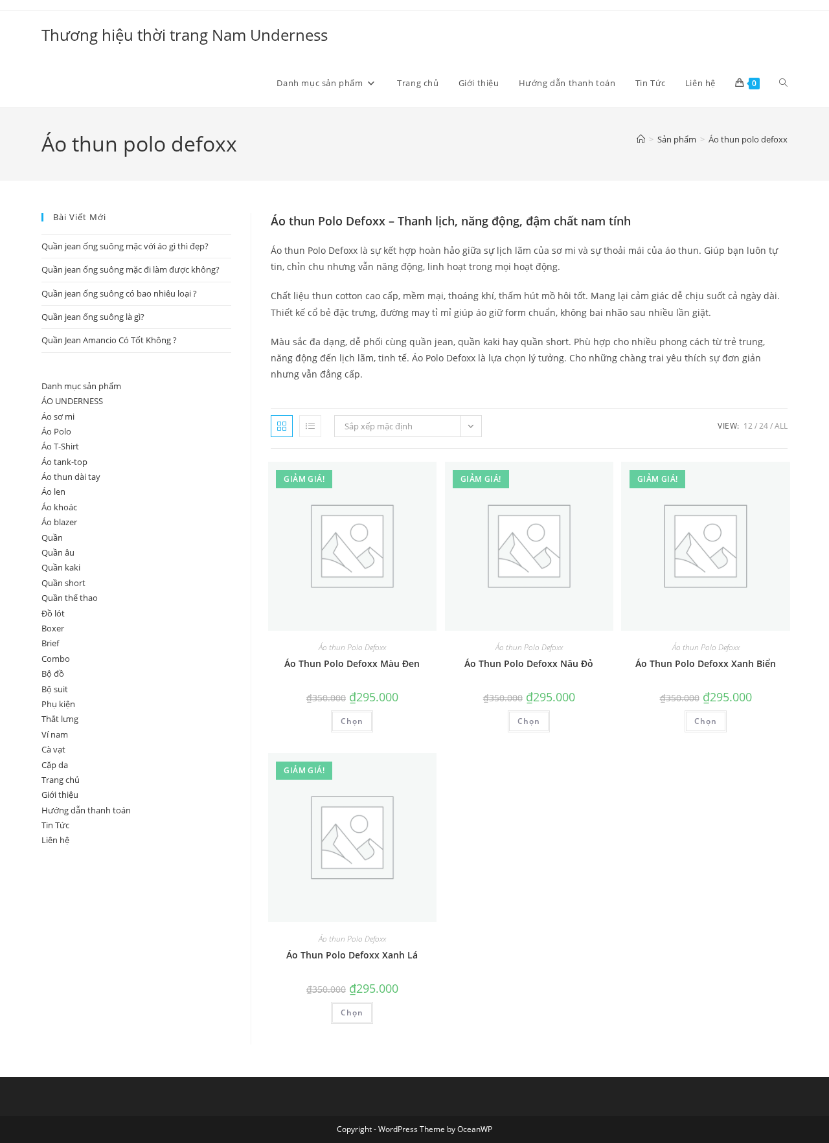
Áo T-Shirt (60, 446)
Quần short (63, 583)
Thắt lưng (59, 719)
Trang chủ (60, 780)
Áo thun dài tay (70, 476)
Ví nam (54, 734)
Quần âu (57, 552)
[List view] (310, 426)
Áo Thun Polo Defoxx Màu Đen (352, 663)
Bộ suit (54, 689)
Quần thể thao (69, 598)
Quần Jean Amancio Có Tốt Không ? (109, 340)
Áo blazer (59, 522)
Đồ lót (53, 613)
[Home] (641, 139)
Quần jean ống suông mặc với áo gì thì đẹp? (125, 246)
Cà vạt (53, 749)
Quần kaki (60, 567)
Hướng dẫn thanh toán (86, 810)
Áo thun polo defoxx (748, 139)
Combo (55, 658)
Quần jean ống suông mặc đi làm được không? (130, 269)
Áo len (53, 491)
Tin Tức (55, 825)
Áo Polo (56, 431)
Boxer (52, 628)
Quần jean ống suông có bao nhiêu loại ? (119, 293)
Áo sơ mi (57, 416)
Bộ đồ (52, 673)
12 (748, 425)
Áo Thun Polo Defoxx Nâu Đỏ (528, 663)
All (781, 425)
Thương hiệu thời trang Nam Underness (184, 34)
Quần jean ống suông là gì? (92, 317)
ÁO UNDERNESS (72, 401)
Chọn (352, 721)
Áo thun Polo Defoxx (352, 647)
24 (763, 425)
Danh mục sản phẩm (81, 386)
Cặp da (54, 765)
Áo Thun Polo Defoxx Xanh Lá (352, 955)
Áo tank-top (64, 462)
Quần (52, 537)
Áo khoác (59, 507)
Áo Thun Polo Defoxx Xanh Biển (705, 663)
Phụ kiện (58, 704)
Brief (50, 643)
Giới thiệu (59, 794)
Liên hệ (55, 840)
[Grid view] (282, 426)
